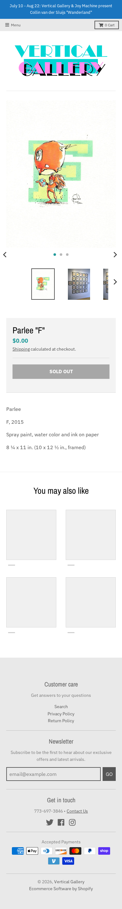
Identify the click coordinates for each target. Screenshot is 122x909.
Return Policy (61, 720)
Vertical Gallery (69, 882)
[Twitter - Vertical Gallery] (49, 822)
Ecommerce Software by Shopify (61, 888)
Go (109, 774)
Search (61, 706)
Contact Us (77, 811)
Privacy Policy (61, 714)
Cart (109, 25)
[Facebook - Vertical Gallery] (61, 822)
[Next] (115, 254)
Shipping (21, 349)
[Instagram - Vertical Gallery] (72, 822)
